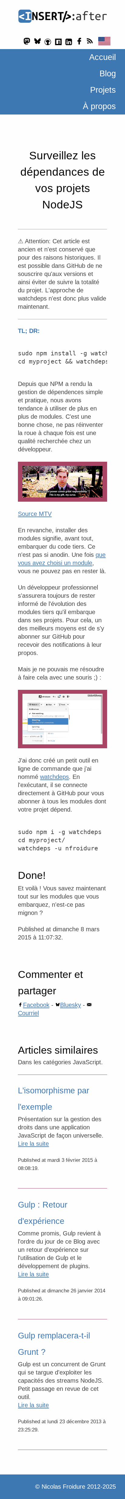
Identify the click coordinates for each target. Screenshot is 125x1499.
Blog (108, 73)
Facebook (36, 1005)
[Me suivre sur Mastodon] (27, 41)
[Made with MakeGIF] (62, 719)
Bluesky (70, 1005)
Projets (103, 90)
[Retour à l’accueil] (62, 16)
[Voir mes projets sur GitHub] (48, 41)
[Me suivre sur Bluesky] (37, 41)
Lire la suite (33, 1143)
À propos (99, 106)
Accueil (102, 57)
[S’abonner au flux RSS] (90, 41)
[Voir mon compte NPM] (58, 41)
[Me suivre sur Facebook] (79, 41)
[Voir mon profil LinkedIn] (69, 41)
